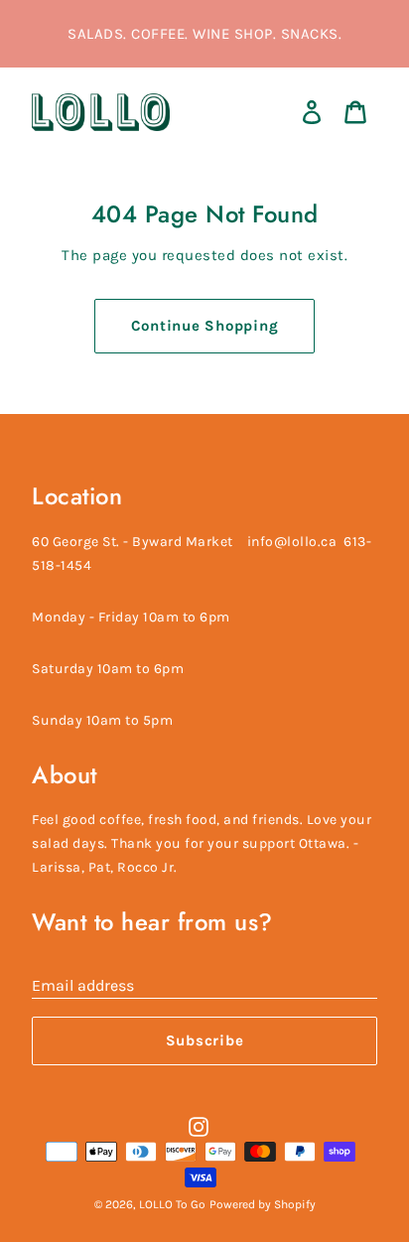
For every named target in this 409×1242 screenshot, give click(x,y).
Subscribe (205, 1040)
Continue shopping (205, 326)
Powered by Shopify (262, 1204)
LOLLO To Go (172, 1204)
